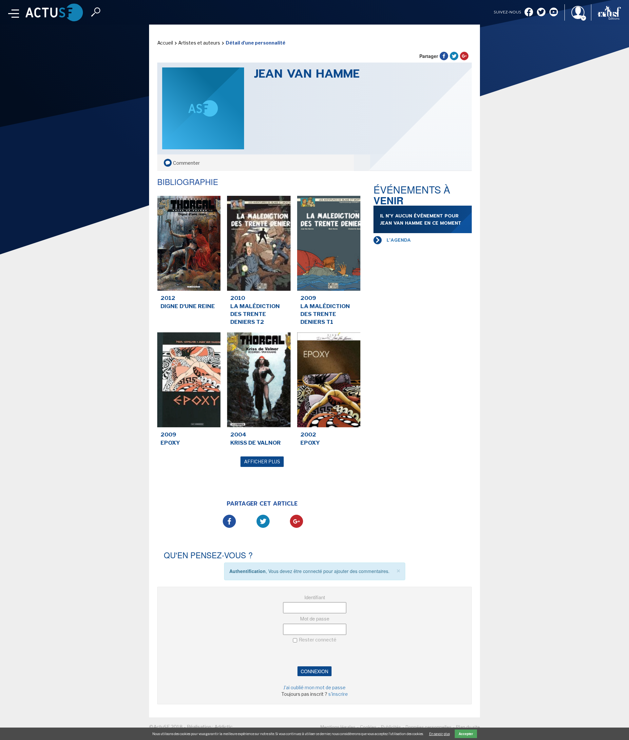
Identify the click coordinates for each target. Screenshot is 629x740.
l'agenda (399, 240)
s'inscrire (338, 694)
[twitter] (541, 13)
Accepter (466, 733)
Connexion (314, 671)
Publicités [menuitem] (391, 727)
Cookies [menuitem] (368, 727)
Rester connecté (317, 640)
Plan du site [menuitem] (468, 727)
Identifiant (314, 597)
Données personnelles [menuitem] (428, 727)
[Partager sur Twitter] (454, 56)
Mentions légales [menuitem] (337, 727)
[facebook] (528, 13)
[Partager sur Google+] (464, 56)
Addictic (223, 727)
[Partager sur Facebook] (444, 56)
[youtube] (553, 13)
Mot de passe (314, 618)
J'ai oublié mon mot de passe (314, 687)
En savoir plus (439, 734)
